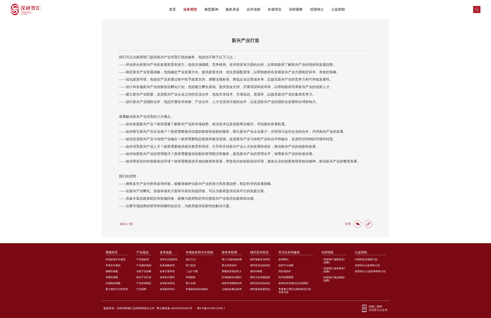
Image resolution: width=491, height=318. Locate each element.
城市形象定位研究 (260, 259)
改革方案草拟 (167, 271)
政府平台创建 (285, 265)
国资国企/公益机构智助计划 (370, 271)
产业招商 (141, 289)
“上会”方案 (192, 271)
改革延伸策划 (167, 283)
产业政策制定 (143, 283)
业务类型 (190, 9)
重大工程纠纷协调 (232, 259)
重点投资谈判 (229, 265)
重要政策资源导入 (232, 271)
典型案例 (211, 9)
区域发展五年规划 (115, 259)
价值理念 (275, 9)
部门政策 (191, 265)
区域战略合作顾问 (232, 277)
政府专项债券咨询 (232, 283)
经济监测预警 (285, 277)
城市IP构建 (256, 271)
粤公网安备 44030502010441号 (174, 308)
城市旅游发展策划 (260, 289)
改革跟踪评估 (167, 289)
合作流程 (253, 9)
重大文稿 (191, 283)
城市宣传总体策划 (260, 265)
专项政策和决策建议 (197, 289)
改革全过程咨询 (168, 259)
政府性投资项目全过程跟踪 (293, 283)
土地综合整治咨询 (232, 289)
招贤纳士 (317, 9)
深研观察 (296, 9)
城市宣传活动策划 (260, 283)
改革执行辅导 (167, 277)
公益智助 (338, 9)
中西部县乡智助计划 (366, 259)
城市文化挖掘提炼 (260, 277)
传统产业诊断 (143, 271)
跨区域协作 (284, 271)
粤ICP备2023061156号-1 (211, 308)
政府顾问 (283, 259)
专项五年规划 (112, 265)
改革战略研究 (167, 265)
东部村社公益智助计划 (367, 265)
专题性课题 (111, 277)
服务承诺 (232, 9)
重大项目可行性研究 (116, 289)
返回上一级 (126, 223)
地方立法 (191, 259)
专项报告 (191, 277)
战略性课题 (111, 271)
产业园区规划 (143, 265)
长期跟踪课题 (112, 283)
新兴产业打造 (143, 277)
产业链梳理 (142, 259)
